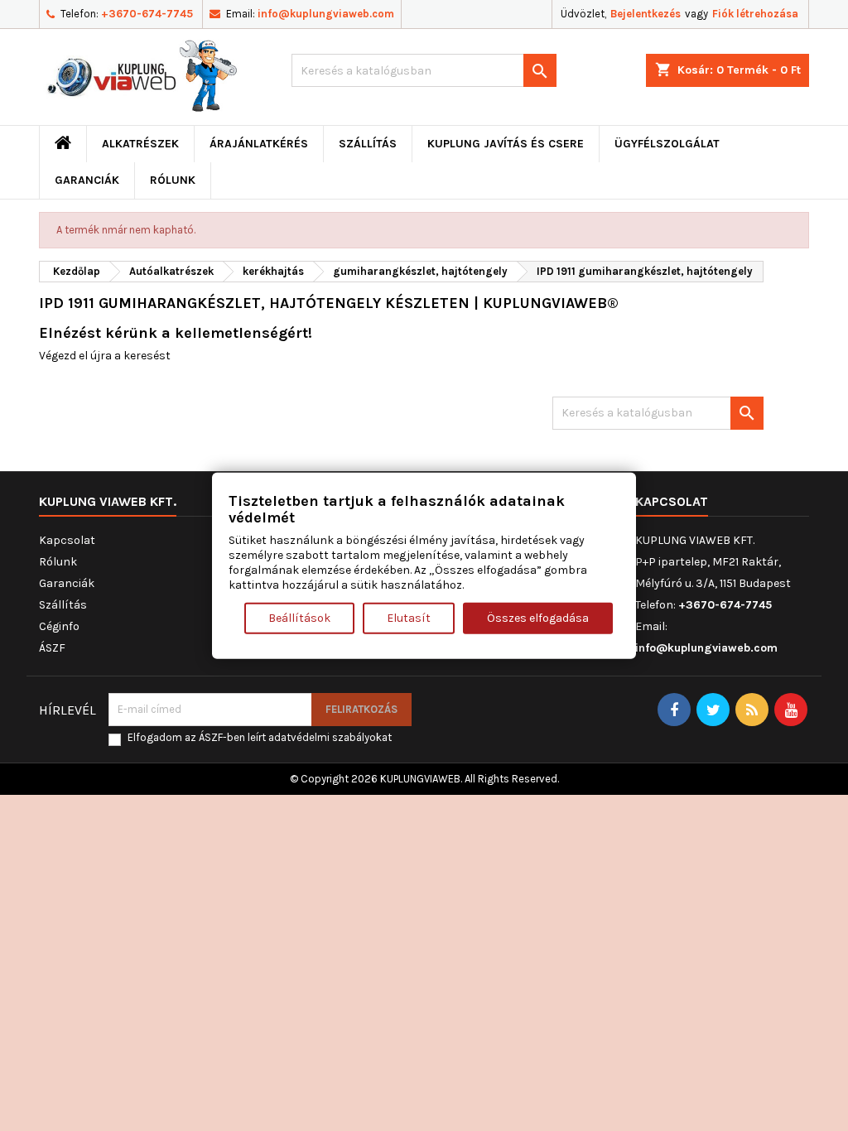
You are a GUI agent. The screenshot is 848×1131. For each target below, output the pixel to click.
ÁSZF (52, 648)
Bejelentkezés (645, 13)
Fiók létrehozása (755, 13)
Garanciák (87, 180)
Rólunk (172, 180)
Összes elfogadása (538, 617)
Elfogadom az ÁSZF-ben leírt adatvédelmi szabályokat (260, 737)
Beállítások (299, 617)
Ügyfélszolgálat (667, 144)
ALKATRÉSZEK (140, 144)
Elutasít (409, 617)
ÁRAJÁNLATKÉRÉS (259, 144)
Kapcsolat (67, 540)
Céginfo (59, 626)
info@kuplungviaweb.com (326, 13)
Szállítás (368, 144)
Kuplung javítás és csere (505, 144)
